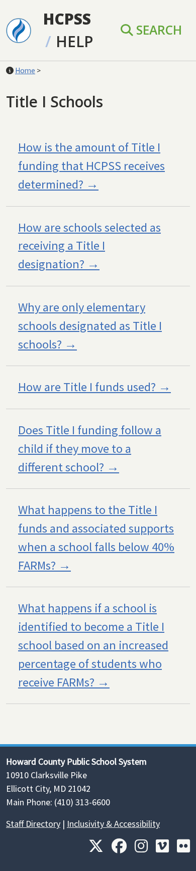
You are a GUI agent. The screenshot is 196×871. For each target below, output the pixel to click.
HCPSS (67, 19)
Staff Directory (33, 823)
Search (157, 30)
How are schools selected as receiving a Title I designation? (89, 246)
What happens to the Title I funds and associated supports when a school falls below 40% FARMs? (96, 537)
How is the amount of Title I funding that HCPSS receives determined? (91, 165)
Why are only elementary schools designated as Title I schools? (90, 325)
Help (74, 41)
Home (25, 70)
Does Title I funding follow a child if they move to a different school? (89, 448)
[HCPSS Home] (18, 30)
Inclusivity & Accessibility (113, 823)
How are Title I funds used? (87, 387)
